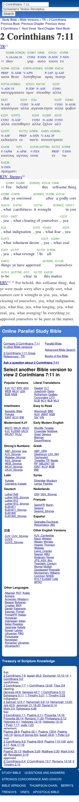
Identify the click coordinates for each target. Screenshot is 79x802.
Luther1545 (11, 494)
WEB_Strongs (13, 463)
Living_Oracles (43, 551)
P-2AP (49, 73)
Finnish (20, 611)
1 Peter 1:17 (11, 725)
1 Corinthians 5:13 (53, 692)
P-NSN (42, 57)
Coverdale (40, 431)
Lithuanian (11, 633)
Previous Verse (55, 23)
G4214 (59, 68)
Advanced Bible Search (60, 349)
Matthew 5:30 (50, 751)
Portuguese (11, 636)
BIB (21, 417)
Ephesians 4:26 (26, 708)
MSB (14, 394)
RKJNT (9, 434)
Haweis (38, 545)
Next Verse (29, 28)
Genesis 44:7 (31, 692)
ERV (4, 282)
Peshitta (48, 483)
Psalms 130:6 (47, 731)
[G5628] (35, 183)
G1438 (5, 147)
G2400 (10, 53)
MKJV (17, 428)
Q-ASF (59, 73)
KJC (7, 431)
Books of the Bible (56, 356)
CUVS (8, 539)
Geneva (46, 434)
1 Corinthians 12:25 (39, 685)
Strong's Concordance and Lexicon (32, 779)
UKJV (24, 431)
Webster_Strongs (15, 457)
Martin (49, 505)
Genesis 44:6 (12, 692)
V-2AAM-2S (14, 57)
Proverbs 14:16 (54, 715)
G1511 (5, 272)
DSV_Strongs (49, 494)
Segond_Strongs (44, 511)
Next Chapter (46, 28)
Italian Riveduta (14, 624)
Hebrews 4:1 (11, 721)
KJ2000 (15, 431)
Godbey (53, 394)
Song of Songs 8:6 (26, 735)
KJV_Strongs (11, 176)
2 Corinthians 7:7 (14, 685)
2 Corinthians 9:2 (14, 741)
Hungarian (11, 618)
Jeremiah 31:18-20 (28, 705)
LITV (52, 397)
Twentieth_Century (45, 563)
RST (18, 593)
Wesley (38, 541)
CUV (8, 536)
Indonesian (11, 621)
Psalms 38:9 (11, 731)
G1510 (34, 147)
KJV (7, 388)
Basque (9, 602)
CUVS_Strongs (14, 542)
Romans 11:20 (34, 718)
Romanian (11, 642)
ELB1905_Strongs (15, 516)
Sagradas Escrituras (46, 522)
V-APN (28, 73)
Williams (55, 573)
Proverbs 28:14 (13, 718)
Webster (39, 548)
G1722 (23, 131)
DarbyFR (39, 505)
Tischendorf (41, 457)
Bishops (39, 437)
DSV (37, 494)
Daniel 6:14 (49, 705)
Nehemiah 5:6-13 (37, 702)
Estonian (10, 611)
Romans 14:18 (61, 761)
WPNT (38, 582)
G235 (56, 84)
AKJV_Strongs (13, 466)
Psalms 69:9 (35, 741)
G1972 (16, 115)
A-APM (22, 151)
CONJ (31, 57)
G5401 (69, 100)
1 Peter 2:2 (62, 735)
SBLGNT (44, 463)
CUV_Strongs (20, 536)
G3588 (64, 53)
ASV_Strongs (13, 460)
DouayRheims (42, 440)
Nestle (54, 460)
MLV (56, 400)
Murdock (51, 480)
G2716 (5, 84)
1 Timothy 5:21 (34, 695)
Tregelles (39, 460)
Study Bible (9, 19)
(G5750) (44, 147)
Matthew (52, 431)
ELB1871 (10, 507)
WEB (8, 391)
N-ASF (40, 89)
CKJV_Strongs (14, 470)
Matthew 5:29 (31, 751)
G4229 (5, 163)
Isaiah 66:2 (34, 675)
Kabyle (21, 627)
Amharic (10, 596)
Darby (50, 391)
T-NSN (64, 57)
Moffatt (48, 566)
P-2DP (30, 89)
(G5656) (55, 131)
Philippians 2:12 (55, 718)
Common (39, 576)
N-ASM (16, 73)
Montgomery (41, 573)
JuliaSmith (40, 391)
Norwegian (11, 639)
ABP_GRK (40, 451)
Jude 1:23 (27, 725)
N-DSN (6, 167)
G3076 (27, 68)
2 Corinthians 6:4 (14, 761)
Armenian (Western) (17, 599)
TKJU (18, 434)
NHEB (50, 576)
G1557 (5, 131)
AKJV (15, 391)
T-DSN (66, 151)
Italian (22, 621)
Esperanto (20, 608)
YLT (13, 388)
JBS (52, 525)
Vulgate (9, 480)
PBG (21, 633)
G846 (41, 53)
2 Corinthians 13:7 (39, 761)
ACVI (15, 417)
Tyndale (49, 428)
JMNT (44, 414)
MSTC (9, 428)
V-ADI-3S (7, 89)
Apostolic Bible (46, 792)
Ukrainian (23, 642)
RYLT (37, 579)
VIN (42, 417)
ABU (47, 554)
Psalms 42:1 (29, 731)
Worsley (48, 541)
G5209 (49, 68)
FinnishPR (11, 614)
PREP (4, 73)
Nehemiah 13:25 (61, 702)
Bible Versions (29, 19)
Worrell (38, 566)
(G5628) (20, 53)
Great (37, 434)
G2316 (15, 68)
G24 (33, 100)
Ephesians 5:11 (13, 695)
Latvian (18, 630)
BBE (50, 411)
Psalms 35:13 (12, 751)
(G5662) (15, 84)
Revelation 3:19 (18, 754)
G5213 (30, 84)
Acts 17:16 (17, 744)
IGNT (8, 417)
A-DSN (34, 136)
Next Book (63, 28)
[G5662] (58, 205)
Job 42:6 (9, 705)
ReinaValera (41, 525)
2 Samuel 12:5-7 (14, 702)
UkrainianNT (12, 646)
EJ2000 (46, 579)
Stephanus (40, 454)
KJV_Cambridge (44, 535)
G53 (19, 147)
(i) (6, 45)
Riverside (54, 569)
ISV (36, 417)
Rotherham (40, 394)
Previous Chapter (32, 23)
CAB (55, 579)
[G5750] (16, 272)
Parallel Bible (53, 343)
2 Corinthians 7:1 (14, 715)
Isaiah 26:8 (47, 735)
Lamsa (38, 483)
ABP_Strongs (13, 451)
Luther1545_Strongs (17, 497)
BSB (7, 394)
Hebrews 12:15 (31, 721)
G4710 (40, 84)
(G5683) (37, 68)
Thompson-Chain (43, 785)
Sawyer (38, 554)
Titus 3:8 (59, 685)
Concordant (41, 397)
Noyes (50, 557)
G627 (4, 100)
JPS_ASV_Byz (43, 560)
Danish (9, 608)
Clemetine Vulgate (15, 483)
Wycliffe (38, 428)
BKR (18, 605)
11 (2, 187)
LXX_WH (53, 454)
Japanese (10, 627)
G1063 (31, 53)
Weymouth (40, 411)
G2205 (47, 115)
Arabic (26, 593)
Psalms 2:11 (35, 715)
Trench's (9, 792)
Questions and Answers (45, 772)
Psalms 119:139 (54, 741)
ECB (37, 400)
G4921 (45, 131)
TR (44, 19)
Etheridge (40, 480)
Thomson (49, 545)
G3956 (34, 131)
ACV (43, 400)
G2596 (5, 68)
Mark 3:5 (9, 708)
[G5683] (38, 194)
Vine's (24, 792)
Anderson (40, 557)
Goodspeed (41, 569)
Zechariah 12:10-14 (55, 675)
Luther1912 (11, 500)
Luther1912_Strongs (17, 503)
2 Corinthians (57, 19)
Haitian (22, 614)
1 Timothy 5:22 (55, 695)
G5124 (53, 53)
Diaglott (38, 388)
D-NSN (53, 57)
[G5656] (48, 261)
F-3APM (6, 151)
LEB (22, 391)
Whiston (46, 538)
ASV (26, 388)
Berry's (67, 785)
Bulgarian (20, 602)
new (24, 451)
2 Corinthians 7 (10, 28)
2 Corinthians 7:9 (14, 675)
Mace (37, 538)
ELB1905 (10, 513)
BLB (50, 400)
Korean (9, 630)
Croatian (10, 605)
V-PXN (35, 151)
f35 (52, 463)
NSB (52, 414)
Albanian (10, 593)
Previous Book (10, 23)
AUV (37, 414)
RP (36, 463)
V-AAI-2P (47, 136)
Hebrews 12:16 (53, 721)
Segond (38, 508)
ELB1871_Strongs (15, 510)
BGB (52, 466)
